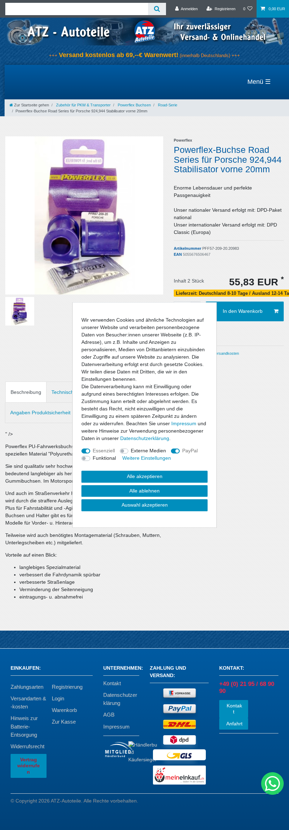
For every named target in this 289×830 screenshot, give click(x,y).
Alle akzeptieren (144, 476)
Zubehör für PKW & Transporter (83, 105)
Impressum (116, 727)
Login (58, 698)
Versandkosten (225, 353)
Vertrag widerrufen (28, 766)
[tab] (26, 392)
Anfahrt (233, 723)
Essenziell (104, 450)
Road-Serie (167, 105)
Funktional (104, 458)
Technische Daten (71, 392)
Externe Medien (148, 450)
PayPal (190, 450)
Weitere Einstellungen (146, 458)
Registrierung (67, 687)
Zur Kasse (64, 722)
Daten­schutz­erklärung (144, 438)
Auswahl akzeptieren (145, 505)
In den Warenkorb (243, 311)
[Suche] (157, 9)
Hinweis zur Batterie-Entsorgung (24, 726)
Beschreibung (26, 392)
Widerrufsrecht (27, 746)
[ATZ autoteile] (144, 31)
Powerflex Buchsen (134, 105)
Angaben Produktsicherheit (40, 412)
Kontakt (112, 683)
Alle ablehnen (144, 491)
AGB (109, 715)
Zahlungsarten (27, 687)
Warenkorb (64, 710)
